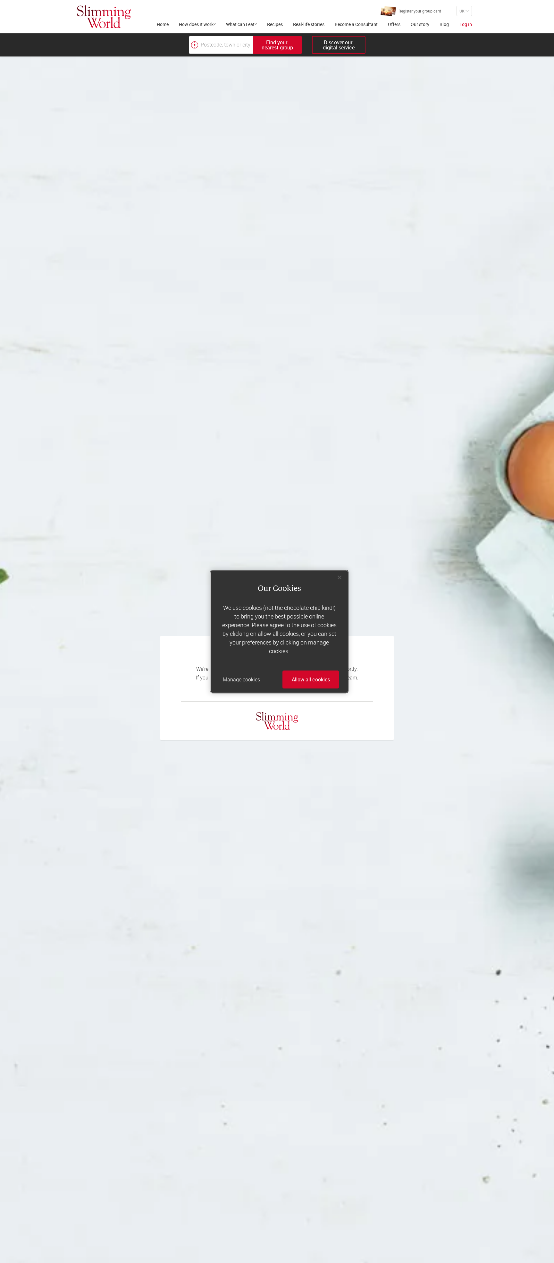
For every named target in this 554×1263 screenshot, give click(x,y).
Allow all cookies (311, 679)
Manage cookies (241, 679)
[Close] (339, 577)
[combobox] (245, 45)
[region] (279, 632)
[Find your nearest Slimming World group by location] (194, 44)
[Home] (104, 16)
